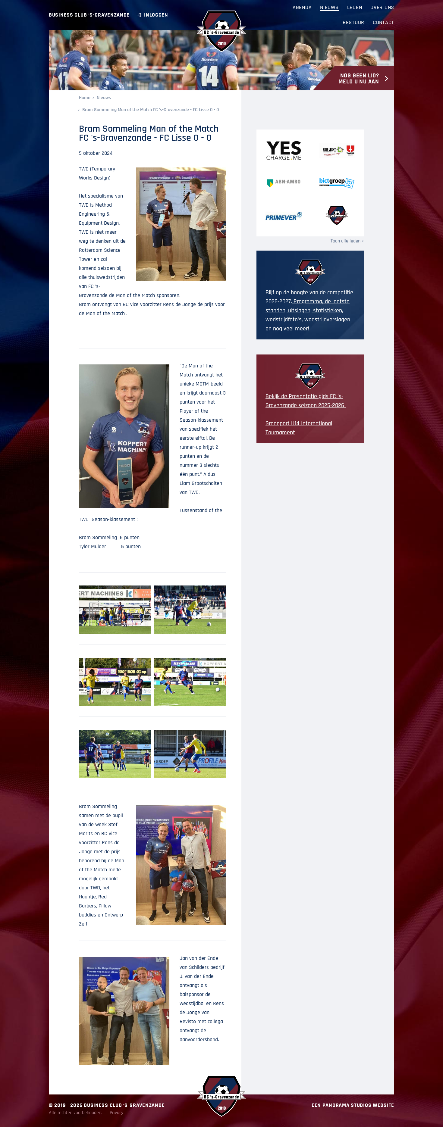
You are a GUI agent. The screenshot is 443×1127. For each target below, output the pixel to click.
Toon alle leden (345, 241)
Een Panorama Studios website (353, 1105)
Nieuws (104, 98)
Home (84, 98)
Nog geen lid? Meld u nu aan (358, 79)
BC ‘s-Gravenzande (221, 31)
